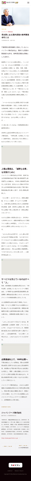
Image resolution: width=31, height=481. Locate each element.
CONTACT (10, 471)
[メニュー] (28, 2)
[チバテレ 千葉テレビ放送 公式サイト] (15, 465)
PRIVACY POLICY (19, 471)
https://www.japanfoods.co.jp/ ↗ (10, 438)
